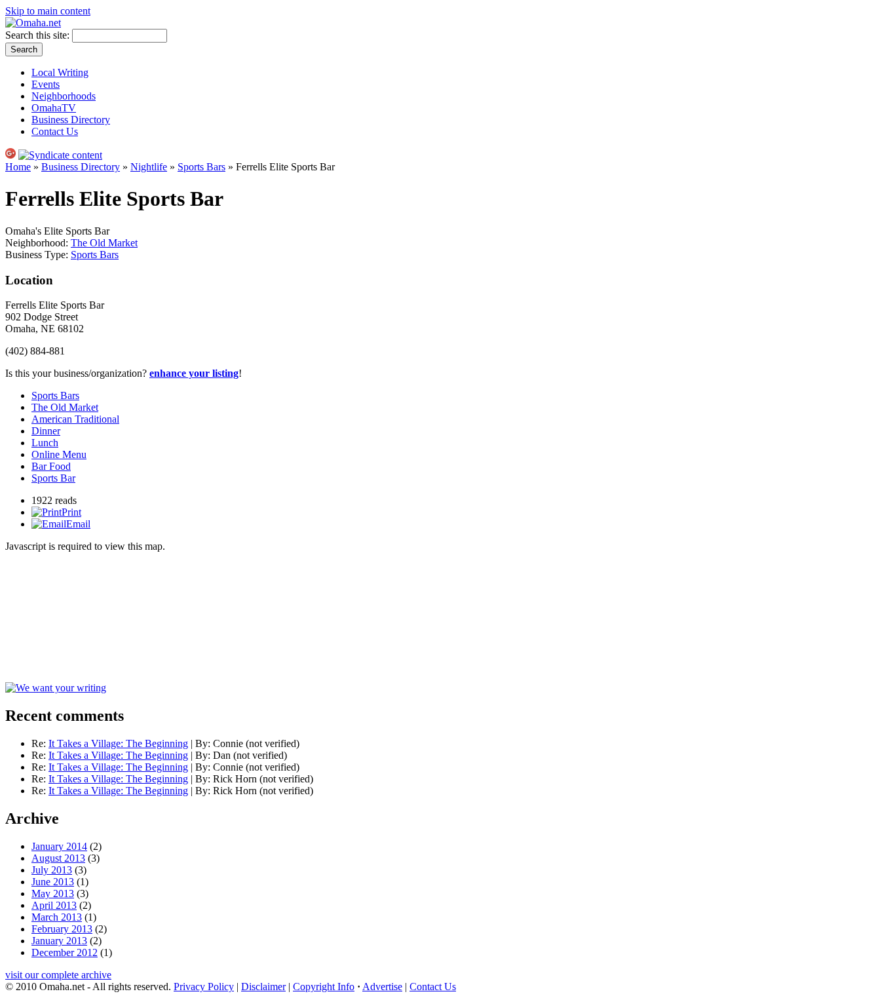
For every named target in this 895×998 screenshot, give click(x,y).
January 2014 (59, 846)
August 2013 (58, 858)
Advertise (382, 986)
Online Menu (58, 454)
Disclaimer (263, 986)
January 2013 (59, 940)
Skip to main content (47, 10)
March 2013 (56, 917)
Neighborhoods (63, 96)
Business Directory (70, 119)
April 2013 (54, 905)
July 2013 (51, 869)
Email (78, 523)
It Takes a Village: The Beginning (118, 743)
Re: (39, 743)
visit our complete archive (58, 974)
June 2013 (52, 881)
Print (71, 512)
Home (18, 166)
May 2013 (52, 893)
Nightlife (148, 166)
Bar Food (51, 466)
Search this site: (38, 35)
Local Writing (59, 72)
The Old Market (104, 242)
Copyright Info (323, 986)
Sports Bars (201, 166)
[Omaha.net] (33, 22)
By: (204, 743)
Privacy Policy (204, 986)
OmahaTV (53, 107)
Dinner (45, 430)
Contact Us (54, 131)
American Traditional (75, 419)
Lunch (44, 442)
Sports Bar (53, 478)
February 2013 (61, 928)
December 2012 (64, 952)
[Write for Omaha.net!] (55, 687)
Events (45, 84)
